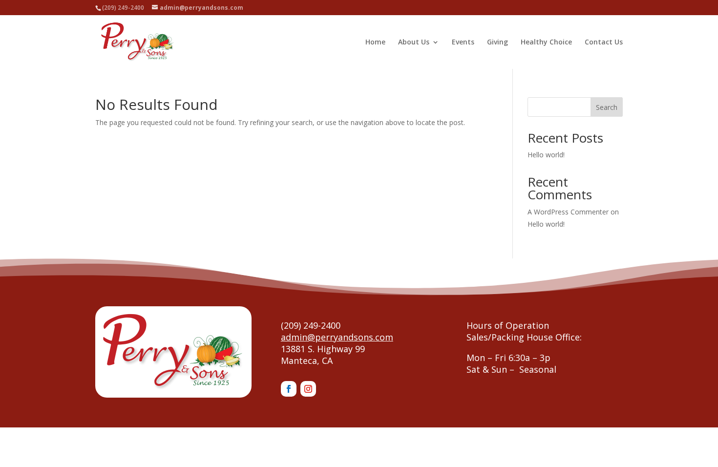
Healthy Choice (546, 42)
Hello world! (546, 154)
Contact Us (604, 42)
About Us (413, 42)
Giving (497, 42)
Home (375, 42)
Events (463, 42)
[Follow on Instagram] (308, 389)
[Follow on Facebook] (288, 389)
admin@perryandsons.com (337, 337)
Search (606, 107)
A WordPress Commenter (568, 211)
